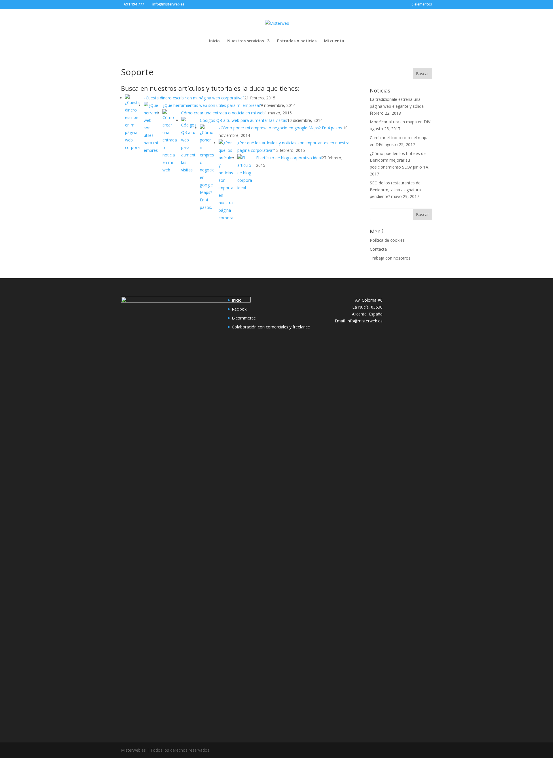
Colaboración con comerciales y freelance (271, 327)
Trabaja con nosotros (390, 258)
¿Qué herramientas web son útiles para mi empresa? (211, 105)
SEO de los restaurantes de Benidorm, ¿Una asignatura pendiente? (395, 189)
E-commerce (244, 318)
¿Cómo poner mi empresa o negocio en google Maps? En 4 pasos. (281, 128)
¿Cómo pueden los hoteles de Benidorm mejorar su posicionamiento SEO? (398, 160)
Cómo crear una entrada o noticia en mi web (223, 113)
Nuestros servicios (245, 41)
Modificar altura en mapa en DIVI (400, 121)
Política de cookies (387, 240)
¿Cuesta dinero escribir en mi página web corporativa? (194, 98)
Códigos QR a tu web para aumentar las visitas (243, 120)
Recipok (239, 309)
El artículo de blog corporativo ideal (289, 157)
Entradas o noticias (297, 41)
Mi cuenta (334, 41)
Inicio (214, 41)
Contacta (378, 249)
